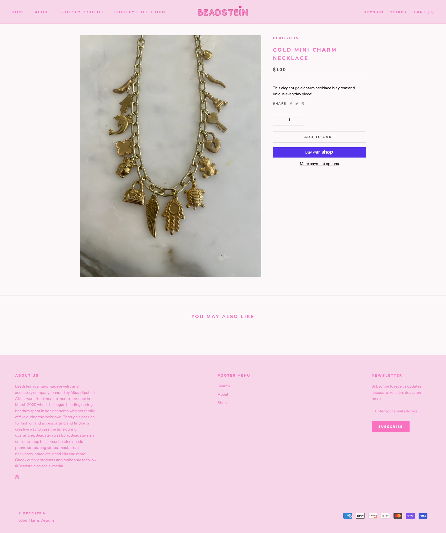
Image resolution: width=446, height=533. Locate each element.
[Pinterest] (303, 103)
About (43, 12)
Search (398, 12)
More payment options (319, 163)
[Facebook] (290, 103)
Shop (222, 402)
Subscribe (390, 426)
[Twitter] (296, 103)
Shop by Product (82, 12)
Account (374, 12)
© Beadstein (32, 513)
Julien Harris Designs (37, 520)
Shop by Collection (139, 12)
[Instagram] (17, 477)
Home (18, 12)
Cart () (424, 12)
